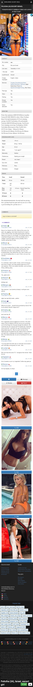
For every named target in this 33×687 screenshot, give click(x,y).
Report (25, 383)
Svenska (29, 643)
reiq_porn (4, 618)
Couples (13, 83)
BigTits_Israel (20, 607)
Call (24, 684)
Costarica (6, 599)
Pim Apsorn (21, 577)
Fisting (22, 87)
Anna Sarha (21, 584)
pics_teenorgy (11, 607)
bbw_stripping (5, 615)
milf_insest (16, 624)
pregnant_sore (14, 621)
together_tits (4, 613)
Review (9, 383)
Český (4, 642)
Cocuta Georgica (22, 582)
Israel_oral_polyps (16, 615)
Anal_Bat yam (14, 610)
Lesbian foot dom (22, 568)
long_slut (22, 613)
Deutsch (17, 642)
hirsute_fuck (4, 630)
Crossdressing (18, 83)
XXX (17, 428)
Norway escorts (5, 571)
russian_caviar (24, 610)
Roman (23, 643)
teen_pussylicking (23, 630)
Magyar (11, 643)
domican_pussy (12, 618)
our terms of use (28, 654)
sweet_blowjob (14, 613)
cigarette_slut (5, 610)
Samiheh (20, 579)
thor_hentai (13, 630)
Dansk (10, 642)
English (23, 642)
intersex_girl (11, 627)
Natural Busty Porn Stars (24, 569)
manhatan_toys (25, 624)
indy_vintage (23, 621)
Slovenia (6, 597)
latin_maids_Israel (6, 624)
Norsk (17, 643)
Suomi (5, 643)
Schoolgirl (17, 87)
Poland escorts (5, 568)
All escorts (4, 574)
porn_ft (3, 607)
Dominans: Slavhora (20, 84)
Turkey (5, 595)
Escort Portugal (5, 569)
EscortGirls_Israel (25, 633)
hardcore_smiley (5, 633)
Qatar (5, 594)
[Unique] (16, 35)
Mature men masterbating (24, 571)
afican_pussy (4, 621)
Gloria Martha (21, 580)
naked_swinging (27, 615)
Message (25, 379)
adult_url (3, 627)
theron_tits (15, 633)
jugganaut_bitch (21, 627)
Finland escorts (5, 573)
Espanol (30, 642)
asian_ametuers (23, 618)
